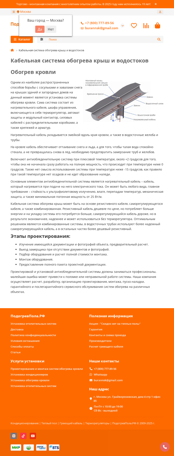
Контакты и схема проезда (107, 335)
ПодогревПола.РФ (28, 315)
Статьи (16, 352)
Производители (100, 341)
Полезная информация (111, 315)
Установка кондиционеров (29, 374)
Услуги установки (27, 361)
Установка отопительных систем (33, 324)
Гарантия (95, 329)
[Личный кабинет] (160, 12)
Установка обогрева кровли (30, 380)
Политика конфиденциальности (33, 335)
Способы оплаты (22, 346)
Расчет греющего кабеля (106, 346)
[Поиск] (159, 39)
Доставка (17, 329)
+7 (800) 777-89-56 (99, 23)
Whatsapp (100, 374)
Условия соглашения (25, 341)
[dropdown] (14, 12)
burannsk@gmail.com (101, 28)
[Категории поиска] (41, 39)
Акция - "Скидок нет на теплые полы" (115, 324)
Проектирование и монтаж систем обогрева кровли (47, 369)
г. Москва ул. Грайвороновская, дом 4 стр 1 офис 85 (127, 399)
